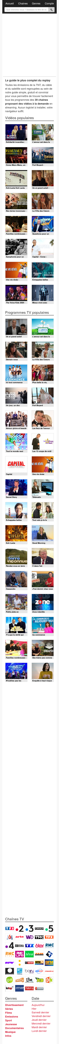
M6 (9, 937)
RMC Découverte (49, 945)
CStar (19, 945)
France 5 (49, 928)
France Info (19, 962)
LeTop (9, 988)
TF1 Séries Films (29, 945)
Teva (29, 954)
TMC (39, 937)
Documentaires (14, 1028)
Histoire (39, 988)
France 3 (29, 928)
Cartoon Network (29, 979)
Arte (19, 937)
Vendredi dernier (41, 1016)
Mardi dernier (39, 1027)
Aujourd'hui (38, 1005)
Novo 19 (9, 962)
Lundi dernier (39, 1031)
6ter (39, 945)
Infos (8, 1036)
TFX (49, 937)
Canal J (19, 979)
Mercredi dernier (41, 1023)
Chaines (23, 3)
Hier (34, 1008)
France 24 (19, 971)
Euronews (9, 971)
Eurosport (39, 971)
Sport (8, 1020)
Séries (9, 1009)
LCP (19, 988)
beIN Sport (29, 971)
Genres (36, 3)
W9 (29, 937)
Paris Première (39, 954)
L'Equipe (49, 971)
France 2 (19, 928)
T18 (49, 954)
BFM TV (39, 962)
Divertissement (14, 1005)
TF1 (9, 928)
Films (8, 1013)
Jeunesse (11, 1024)
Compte (49, 3)
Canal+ (39, 928)
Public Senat (29, 988)
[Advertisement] (29, 45)
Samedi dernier (40, 1012)
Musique (10, 1032)
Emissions (11, 1016)
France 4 (9, 945)
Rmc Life (19, 954)
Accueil (9, 3)
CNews (29, 962)
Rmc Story (9, 954)
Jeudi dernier (39, 1019)
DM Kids (49, 979)
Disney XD (39, 979)
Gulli (9, 979)
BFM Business (49, 962)
